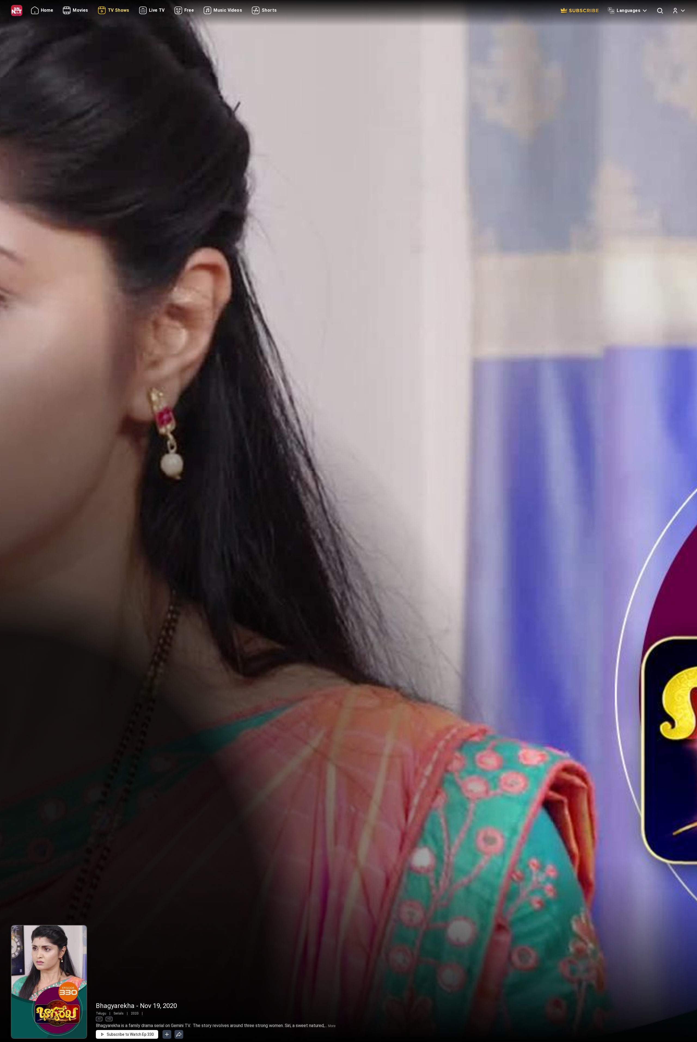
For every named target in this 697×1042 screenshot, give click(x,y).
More (331, 1026)
